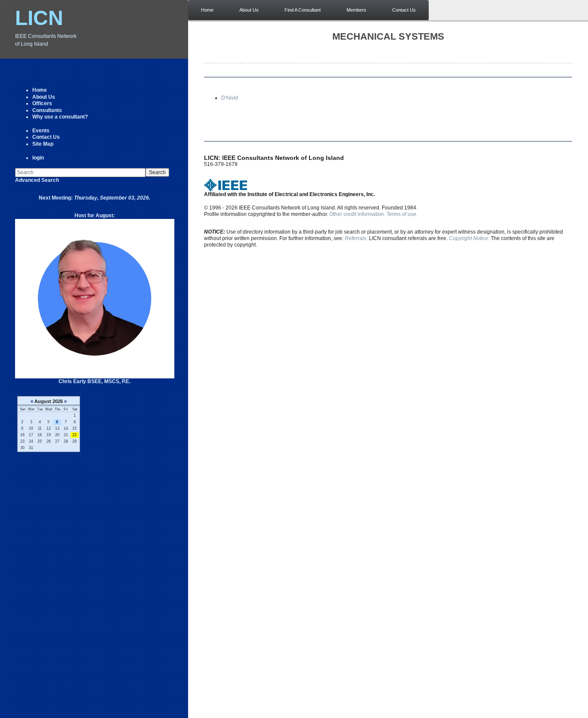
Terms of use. (402, 214)
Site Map (42, 144)
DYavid (229, 98)
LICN (39, 17)
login (38, 158)
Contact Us (46, 137)
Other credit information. (357, 214)
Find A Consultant (303, 9)
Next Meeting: (94, 198)
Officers (42, 103)
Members (356, 9)
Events (41, 131)
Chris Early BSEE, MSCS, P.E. (94, 381)
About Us (43, 97)
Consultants (47, 110)
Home (39, 90)
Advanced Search (37, 180)
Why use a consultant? (60, 117)
